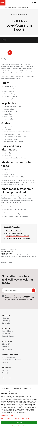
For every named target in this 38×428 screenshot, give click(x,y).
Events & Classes (8, 336)
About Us (5, 318)
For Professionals (8, 357)
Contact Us (6, 323)
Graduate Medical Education (12, 360)
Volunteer (5, 347)
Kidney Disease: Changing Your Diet (17, 236)
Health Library (12, 7)
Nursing (5, 362)
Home (4, 7)
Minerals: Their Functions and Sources (18, 238)
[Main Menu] (35, 3)
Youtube (6, 392)
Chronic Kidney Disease (13, 231)
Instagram (6, 388)
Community (6, 321)
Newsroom (6, 334)
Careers (5, 370)
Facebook (17, 388)
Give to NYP (6, 344)
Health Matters (7, 331)
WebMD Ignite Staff (9, 251)
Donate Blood (7, 349)
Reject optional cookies (19, 426)
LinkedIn (27, 388)
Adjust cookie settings (7, 415)
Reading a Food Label (7, 59)
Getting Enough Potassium (14, 233)
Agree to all (19, 422)
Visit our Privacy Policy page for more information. (15, 418)
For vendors (6, 378)
